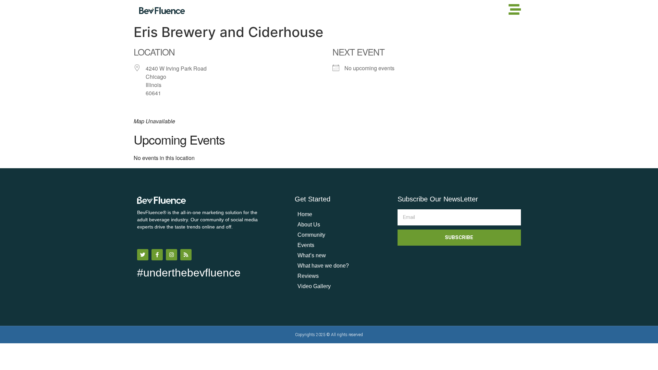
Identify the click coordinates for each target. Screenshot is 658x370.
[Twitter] (142, 254)
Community (311, 235)
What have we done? (323, 266)
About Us (308, 224)
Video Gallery (314, 286)
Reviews (308, 276)
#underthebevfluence (189, 273)
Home (304, 214)
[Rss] (186, 254)
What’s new (311, 255)
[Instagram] (171, 254)
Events (305, 245)
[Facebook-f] (157, 254)
